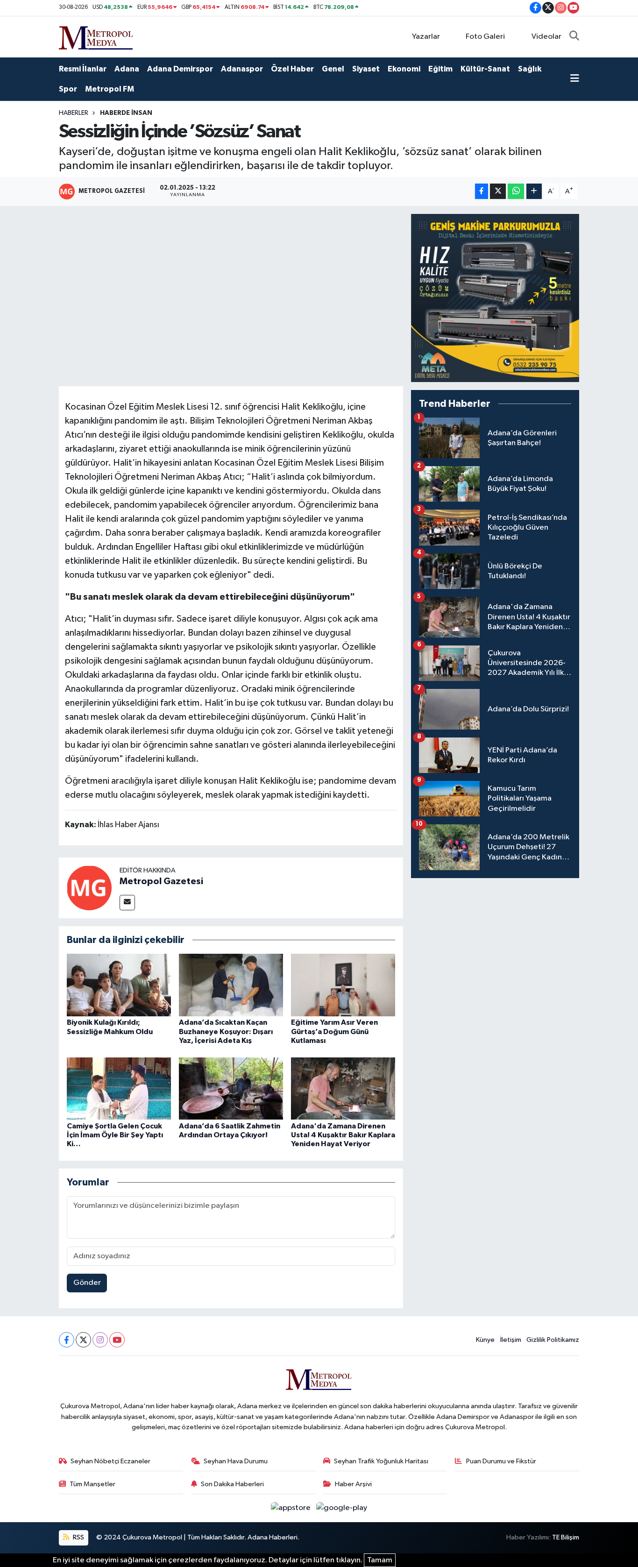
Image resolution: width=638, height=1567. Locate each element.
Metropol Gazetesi (161, 881)
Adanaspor (242, 69)
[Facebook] (66, 1339)
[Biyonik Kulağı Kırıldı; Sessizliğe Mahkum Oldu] (119, 985)
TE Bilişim (565, 1537)
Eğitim (440, 69)
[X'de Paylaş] (498, 191)
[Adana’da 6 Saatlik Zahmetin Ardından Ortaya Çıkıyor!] (231, 1088)
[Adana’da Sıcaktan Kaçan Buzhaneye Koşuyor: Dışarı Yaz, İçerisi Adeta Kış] (231, 985)
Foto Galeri (485, 37)
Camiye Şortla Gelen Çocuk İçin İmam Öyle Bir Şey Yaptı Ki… (115, 1135)
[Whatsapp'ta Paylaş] (516, 191)
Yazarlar (426, 37)
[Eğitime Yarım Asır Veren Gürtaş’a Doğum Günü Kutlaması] (343, 985)
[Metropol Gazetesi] (89, 888)
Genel (333, 69)
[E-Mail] (127, 902)
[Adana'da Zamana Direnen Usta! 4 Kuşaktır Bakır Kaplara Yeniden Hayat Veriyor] (343, 1088)
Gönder (87, 1283)
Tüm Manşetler (92, 1484)
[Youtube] (117, 1339)
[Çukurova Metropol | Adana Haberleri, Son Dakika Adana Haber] (96, 36)
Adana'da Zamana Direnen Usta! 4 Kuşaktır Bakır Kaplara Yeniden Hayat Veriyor (343, 1135)
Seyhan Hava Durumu (236, 1461)
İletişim (510, 1339)
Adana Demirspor (180, 69)
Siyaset (366, 69)
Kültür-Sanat (485, 69)
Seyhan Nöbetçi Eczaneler (110, 1461)
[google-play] (341, 1508)
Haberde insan (126, 113)
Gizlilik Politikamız (552, 1339)
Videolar (546, 37)
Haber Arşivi (353, 1484)
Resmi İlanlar (82, 69)
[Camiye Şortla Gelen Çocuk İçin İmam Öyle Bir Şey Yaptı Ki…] (119, 1088)
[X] (83, 1339)
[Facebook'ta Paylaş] (481, 191)
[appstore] (291, 1508)
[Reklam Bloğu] (495, 298)
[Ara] (574, 37)
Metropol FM (109, 89)
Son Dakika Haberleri (232, 1484)
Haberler (73, 113)
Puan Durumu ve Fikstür (501, 1461)
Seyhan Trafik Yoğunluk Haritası (381, 1461)
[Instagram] (100, 1339)
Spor (68, 89)
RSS (77, 1537)
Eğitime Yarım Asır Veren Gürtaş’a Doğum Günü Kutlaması (334, 1031)
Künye (485, 1339)
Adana (126, 69)
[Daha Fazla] (534, 191)
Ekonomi (404, 69)
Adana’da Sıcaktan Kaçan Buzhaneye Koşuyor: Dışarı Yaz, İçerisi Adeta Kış (226, 1031)
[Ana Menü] (574, 79)
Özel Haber (292, 69)
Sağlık (529, 69)
